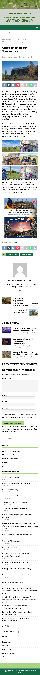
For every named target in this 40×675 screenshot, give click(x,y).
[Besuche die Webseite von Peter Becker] (20, 290)
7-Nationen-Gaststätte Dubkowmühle (15, 502)
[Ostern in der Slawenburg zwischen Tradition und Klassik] (6, 354)
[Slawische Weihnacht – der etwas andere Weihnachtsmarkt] (6, 341)
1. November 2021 (20, 333)
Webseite (5, 408)
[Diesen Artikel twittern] (9, 85)
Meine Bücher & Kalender (11, 451)
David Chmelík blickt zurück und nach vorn (17, 535)
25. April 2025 (18, 357)
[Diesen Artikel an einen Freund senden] (22, 85)
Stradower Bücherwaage (11, 541)
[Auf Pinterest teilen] (17, 85)
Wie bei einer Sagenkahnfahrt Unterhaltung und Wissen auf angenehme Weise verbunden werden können (20, 526)
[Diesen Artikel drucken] (26, 85)
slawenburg (26, 254)
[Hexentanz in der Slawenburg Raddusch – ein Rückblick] (6, 330)
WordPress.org (7, 657)
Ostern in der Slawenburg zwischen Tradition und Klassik (25, 353)
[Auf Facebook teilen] (4, 85)
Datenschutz (6, 462)
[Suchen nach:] (20, 32)
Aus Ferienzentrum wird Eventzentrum (16, 483)
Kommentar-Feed (8, 653)
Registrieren (6, 642)
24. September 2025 (10, 57)
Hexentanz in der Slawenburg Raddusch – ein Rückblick (24, 329)
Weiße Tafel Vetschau (10, 547)
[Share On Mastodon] (35, 85)
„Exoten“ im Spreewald (10, 496)
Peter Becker (25, 57)
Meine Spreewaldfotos (10, 455)
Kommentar (6, 378)
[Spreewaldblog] (20, 8)
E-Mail (4, 402)
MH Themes (21, 673)
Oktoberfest (13, 254)
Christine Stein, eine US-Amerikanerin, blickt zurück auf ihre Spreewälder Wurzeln (19, 590)
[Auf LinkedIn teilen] (13, 85)
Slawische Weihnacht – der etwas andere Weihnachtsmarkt (23, 341)
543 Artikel (29, 280)
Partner (5, 466)
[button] (36, 27)
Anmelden (5, 646)
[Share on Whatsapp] (31, 85)
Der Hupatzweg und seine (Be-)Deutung (16, 568)
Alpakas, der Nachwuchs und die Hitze (16, 562)
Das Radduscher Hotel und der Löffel (15, 575)
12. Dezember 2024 (20, 346)
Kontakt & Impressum (10, 459)
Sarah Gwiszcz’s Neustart (11, 477)
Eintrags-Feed (7, 649)
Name (4, 395)
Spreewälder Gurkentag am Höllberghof (16, 508)
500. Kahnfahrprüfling (10, 490)
